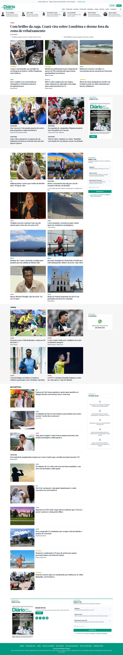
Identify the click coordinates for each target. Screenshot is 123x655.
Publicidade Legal (81, 1)
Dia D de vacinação (71, 1)
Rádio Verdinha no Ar (43, 1)
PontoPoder (13, 126)
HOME (63, 9)
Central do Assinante (48, 646)
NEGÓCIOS (101, 9)
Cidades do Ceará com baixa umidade (57, 1)
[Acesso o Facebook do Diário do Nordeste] (40, 618)
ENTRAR (112, 5)
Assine (39, 646)
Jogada (12, 22)
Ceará (81, 66)
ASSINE (119, 5)
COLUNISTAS (113, 9)
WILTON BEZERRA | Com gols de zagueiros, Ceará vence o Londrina (78, 37)
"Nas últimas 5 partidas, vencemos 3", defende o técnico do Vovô (26, 37)
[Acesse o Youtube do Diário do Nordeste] (47, 618)
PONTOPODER (83, 9)
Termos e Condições (105, 194)
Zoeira (12, 220)
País (11, 181)
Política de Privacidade (95, 196)
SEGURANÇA (90, 9)
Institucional (60, 646)
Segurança (13, 66)
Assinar (93, 136)
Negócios (47, 79)
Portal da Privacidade (86, 646)
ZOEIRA (107, 9)
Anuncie (22, 646)
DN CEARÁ (76, 9)
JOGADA (96, 9)
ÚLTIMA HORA (69, 9)
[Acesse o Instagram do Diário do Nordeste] (36, 618)
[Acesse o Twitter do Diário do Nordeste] (43, 618)
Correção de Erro (98, 646)
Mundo (12, 258)
